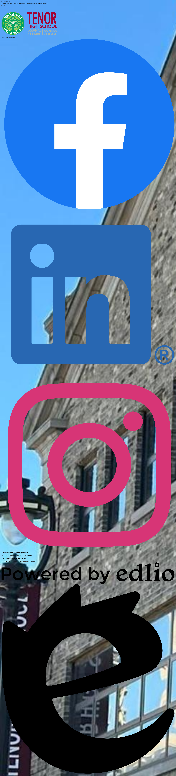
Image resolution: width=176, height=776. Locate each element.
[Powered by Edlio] (88, 583)
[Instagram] (89, 549)
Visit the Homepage (5, 5)
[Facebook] (89, 209)
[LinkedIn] (89, 379)
